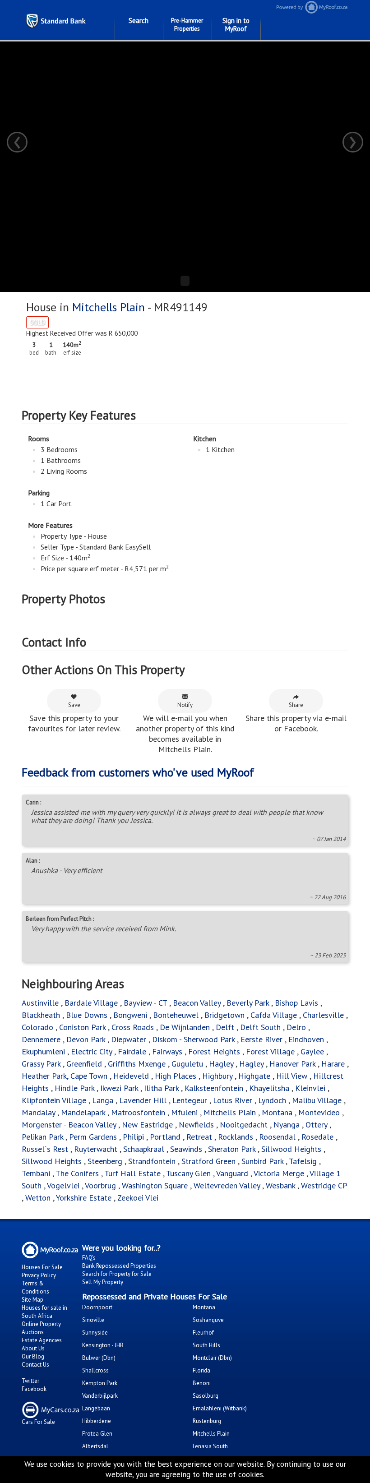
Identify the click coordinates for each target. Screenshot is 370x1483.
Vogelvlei (63, 1185)
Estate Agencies (42, 1340)
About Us (33, 1348)
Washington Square (155, 1185)
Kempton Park (99, 1383)
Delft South (260, 1027)
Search (138, 20)
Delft (225, 1027)
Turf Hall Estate (132, 1173)
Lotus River (232, 1100)
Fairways (167, 1051)
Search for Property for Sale (117, 1274)
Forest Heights (214, 1051)
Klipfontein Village (54, 1100)
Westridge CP (324, 1185)
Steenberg (105, 1161)
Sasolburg (205, 1396)
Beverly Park (248, 1003)
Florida (201, 1370)
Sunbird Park (262, 1161)
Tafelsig (303, 1161)
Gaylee (312, 1051)
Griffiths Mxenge (137, 1063)
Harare (333, 1063)
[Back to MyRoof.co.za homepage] (320, 7)
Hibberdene (96, 1421)
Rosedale (317, 1137)
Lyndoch (272, 1100)
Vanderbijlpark (100, 1396)
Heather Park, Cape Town (64, 1076)
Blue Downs (86, 1015)
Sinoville (93, 1320)
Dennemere (41, 1039)
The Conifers (77, 1173)
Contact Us (35, 1364)
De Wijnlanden (185, 1027)
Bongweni (130, 1015)
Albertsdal (95, 1446)
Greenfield (84, 1063)
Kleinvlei (310, 1088)
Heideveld (131, 1076)
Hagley (221, 1063)
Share (296, 705)
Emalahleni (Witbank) (220, 1408)
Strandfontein (152, 1161)
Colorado (37, 1027)
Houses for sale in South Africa (44, 1312)
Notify (185, 705)
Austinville (40, 1003)
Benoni (202, 1383)
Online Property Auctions (41, 1328)
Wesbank (280, 1185)
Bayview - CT (145, 1003)
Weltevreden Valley (227, 1185)
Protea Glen (97, 1433)
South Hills (206, 1345)
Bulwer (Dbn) (99, 1358)
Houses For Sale (42, 1267)
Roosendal (277, 1137)
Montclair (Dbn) (212, 1358)
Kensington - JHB (103, 1345)
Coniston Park (82, 1027)
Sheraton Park (231, 1149)
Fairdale (132, 1051)
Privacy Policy (39, 1275)
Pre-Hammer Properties (187, 24)
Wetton (38, 1197)
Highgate (254, 1076)
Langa (102, 1100)
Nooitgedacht (244, 1124)
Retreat (199, 1137)
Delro (296, 1027)
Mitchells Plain (108, 307)
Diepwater (128, 1039)
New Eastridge (147, 1124)
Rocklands (235, 1137)
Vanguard (232, 1173)
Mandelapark (83, 1112)
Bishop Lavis (296, 1003)
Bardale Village (91, 1003)
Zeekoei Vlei (137, 1197)
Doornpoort (97, 1307)
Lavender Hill (142, 1100)
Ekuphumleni (43, 1051)
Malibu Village (317, 1100)
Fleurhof (203, 1332)
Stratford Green (208, 1161)
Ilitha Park (161, 1088)
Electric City (91, 1051)
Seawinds (186, 1149)
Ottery (316, 1124)
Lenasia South (210, 1446)
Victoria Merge (279, 1173)
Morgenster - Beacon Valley (69, 1124)
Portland (165, 1137)
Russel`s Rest (45, 1149)
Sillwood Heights (291, 1149)
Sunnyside (95, 1332)
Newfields (196, 1124)
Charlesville (323, 1015)
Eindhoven (306, 1039)
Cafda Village (273, 1015)
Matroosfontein (138, 1112)
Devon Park (85, 1039)
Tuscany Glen (188, 1173)
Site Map (32, 1299)
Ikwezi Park (119, 1088)
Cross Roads (132, 1027)
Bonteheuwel (176, 1015)
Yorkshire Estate (83, 1197)
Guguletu (187, 1063)
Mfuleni (184, 1112)
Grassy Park (41, 1063)
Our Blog (33, 1356)
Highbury (217, 1076)
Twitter (30, 1381)
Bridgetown (224, 1015)
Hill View (291, 1076)
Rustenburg (207, 1421)
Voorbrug (100, 1185)
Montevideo (319, 1112)
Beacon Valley (197, 1003)
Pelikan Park (42, 1137)
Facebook (34, 1389)
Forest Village (270, 1051)
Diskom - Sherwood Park (193, 1039)
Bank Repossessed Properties (119, 1266)
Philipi (133, 1137)
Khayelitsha (269, 1088)
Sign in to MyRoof (236, 24)
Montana (277, 1112)
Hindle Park (74, 1088)
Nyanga (286, 1124)
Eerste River (261, 1039)
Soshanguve (208, 1320)
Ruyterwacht (95, 1149)
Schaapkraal (143, 1149)
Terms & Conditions (35, 1287)
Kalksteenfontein (214, 1088)
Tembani (36, 1173)
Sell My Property (102, 1282)
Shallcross (95, 1370)
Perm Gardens (93, 1137)
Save (74, 705)
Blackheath (41, 1015)
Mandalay (38, 1112)
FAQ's (89, 1257)
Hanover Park (292, 1063)
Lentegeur (189, 1100)
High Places (175, 1076)
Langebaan (96, 1408)
